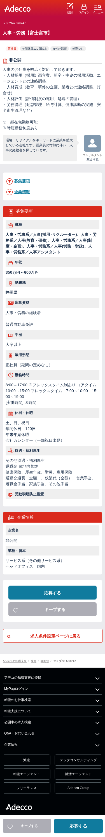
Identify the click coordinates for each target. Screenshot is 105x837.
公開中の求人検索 (17, 722)
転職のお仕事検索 (17, 700)
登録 (70, 12)
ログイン (84, 12)
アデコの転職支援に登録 (22, 678)
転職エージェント (26, 774)
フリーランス (27, 788)
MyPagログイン (16, 689)
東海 (33, 661)
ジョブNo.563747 (64, 661)
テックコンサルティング (78, 760)
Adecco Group (78, 788)
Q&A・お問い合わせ (19, 733)
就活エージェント (78, 774)
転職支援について (17, 711)
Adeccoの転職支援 (15, 661)
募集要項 (22, 181)
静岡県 (45, 661)
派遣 (26, 760)
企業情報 (22, 192)
